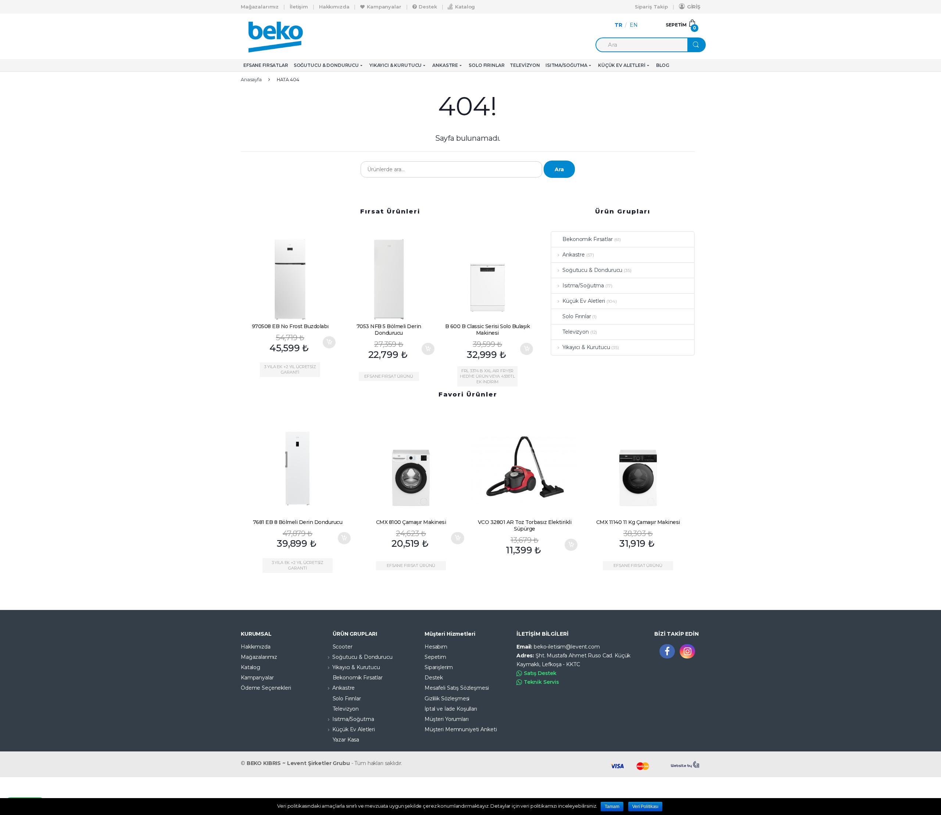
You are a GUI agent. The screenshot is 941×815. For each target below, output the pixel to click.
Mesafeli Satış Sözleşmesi (457, 688)
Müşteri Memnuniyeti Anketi (461, 729)
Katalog (465, 7)
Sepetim (435, 657)
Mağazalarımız (260, 7)
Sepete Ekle (329, 342)
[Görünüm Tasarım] (685, 764)
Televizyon (525, 65)
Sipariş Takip (651, 7)
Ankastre (445, 65)
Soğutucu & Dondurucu (326, 65)
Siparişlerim (439, 667)
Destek (428, 7)
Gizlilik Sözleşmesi (447, 698)
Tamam (612, 806)
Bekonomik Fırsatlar (587, 239)
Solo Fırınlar (486, 65)
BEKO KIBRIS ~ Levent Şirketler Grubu (298, 763)
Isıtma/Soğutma (566, 65)
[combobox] (641, 44)
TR (618, 25)
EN (634, 25)
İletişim (299, 7)
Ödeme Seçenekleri (266, 688)
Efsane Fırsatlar (265, 65)
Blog (662, 65)
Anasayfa (251, 79)
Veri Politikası (645, 806)
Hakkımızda (334, 7)
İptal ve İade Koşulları (451, 709)
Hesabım (436, 646)
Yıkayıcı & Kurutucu (395, 65)
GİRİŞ (693, 7)
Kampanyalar (384, 7)
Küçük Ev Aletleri (621, 65)
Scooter (343, 646)
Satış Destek (540, 673)
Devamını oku (684, 538)
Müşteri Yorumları (447, 719)
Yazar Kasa (346, 739)
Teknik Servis (541, 682)
